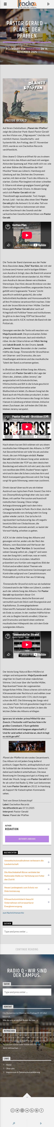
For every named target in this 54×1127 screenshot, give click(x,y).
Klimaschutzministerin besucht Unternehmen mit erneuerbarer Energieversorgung (19, 903)
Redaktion (33, 49)
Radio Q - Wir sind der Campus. (27, 973)
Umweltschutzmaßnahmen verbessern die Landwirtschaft (24, 862)
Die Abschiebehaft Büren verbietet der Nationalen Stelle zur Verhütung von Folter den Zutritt (24, 876)
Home (9, 1064)
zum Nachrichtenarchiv (13, 912)
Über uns (10, 1068)
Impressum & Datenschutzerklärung (23, 1072)
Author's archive (27, 839)
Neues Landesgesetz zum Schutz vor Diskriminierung (21, 889)
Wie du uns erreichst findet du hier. (19, 1020)
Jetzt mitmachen (11, 1048)
